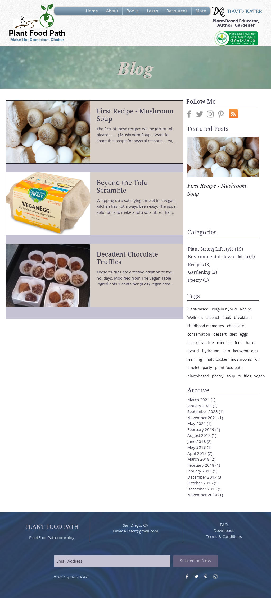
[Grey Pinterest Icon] (220, 114)
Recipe (246, 309)
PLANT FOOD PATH (52, 526)
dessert (220, 334)
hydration (210, 350)
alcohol (212, 317)
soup (231, 375)
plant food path (229, 367)
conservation (198, 334)
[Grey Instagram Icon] (210, 114)
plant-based (198, 375)
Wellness (195, 317)
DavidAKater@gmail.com (135, 531)
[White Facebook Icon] (186, 576)
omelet (193, 367)
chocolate (235, 325)
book (226, 317)
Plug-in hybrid (224, 309)
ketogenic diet (245, 350)
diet (233, 334)
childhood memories (205, 325)
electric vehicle (200, 342)
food (239, 342)
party (207, 367)
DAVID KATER (244, 11)
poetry (217, 375)
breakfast (242, 317)
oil (257, 359)
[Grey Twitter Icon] (199, 114)
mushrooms (241, 359)
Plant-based (198, 309)
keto (226, 350)
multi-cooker (216, 359)
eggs (244, 334)
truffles (244, 375)
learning (194, 359)
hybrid (193, 350)
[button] (112, 11)
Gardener (245, 25)
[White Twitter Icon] (196, 576)
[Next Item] (250, 157)
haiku (251, 342)
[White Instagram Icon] (215, 576)
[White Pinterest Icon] (206, 576)
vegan (259, 375)
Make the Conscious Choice (37, 39)
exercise (224, 342)
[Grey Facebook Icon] (189, 114)
